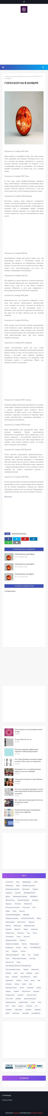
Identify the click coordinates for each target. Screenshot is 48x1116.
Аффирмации (26, 882)
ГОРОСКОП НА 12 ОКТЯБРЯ (24, 564)
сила (7, 1006)
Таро (23, 955)
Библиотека (9, 885)
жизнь (35, 977)
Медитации (17, 926)
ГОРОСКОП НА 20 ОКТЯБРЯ (24, 554)
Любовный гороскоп (12, 918)
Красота (22, 911)
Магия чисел (21, 922)
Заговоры (35, 900)
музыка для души (11, 988)
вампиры (29, 973)
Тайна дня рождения (12, 955)
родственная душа (30, 999)
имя (39, 980)
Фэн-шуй (32, 958)
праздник (36, 991)
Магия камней (10, 922)
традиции (37, 1009)
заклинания (9, 980)
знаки (26, 980)
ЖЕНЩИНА (33, 896)
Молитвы (8, 929)
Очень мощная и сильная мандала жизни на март (28, 730)
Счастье (23, 951)
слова (13, 1006)
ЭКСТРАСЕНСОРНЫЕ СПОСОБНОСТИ (18, 966)
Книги (14, 911)
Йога (34, 907)
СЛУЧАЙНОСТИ (35, 947)
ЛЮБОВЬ (26, 915)
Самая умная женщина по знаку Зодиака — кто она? (29, 780)
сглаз (39, 1002)
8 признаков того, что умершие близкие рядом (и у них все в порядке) (28, 770)
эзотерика (25, 1013)
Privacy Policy (7, 1100)
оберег (39, 988)
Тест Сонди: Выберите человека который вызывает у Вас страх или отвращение (28, 760)
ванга (37, 973)
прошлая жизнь (32, 995)
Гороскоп (18, 893)
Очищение (20, 933)
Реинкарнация (34, 944)
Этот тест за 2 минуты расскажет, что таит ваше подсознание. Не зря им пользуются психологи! (29, 791)
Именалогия (28, 904)
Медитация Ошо (29, 926)
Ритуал (18, 947)
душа (7, 977)
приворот (21, 995)
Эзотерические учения (13, 969)
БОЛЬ (36, 882)
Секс (7, 951)
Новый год (34, 929)
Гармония (9, 893)
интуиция (9, 984)
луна (30, 984)
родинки (18, 999)
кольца (17, 984)
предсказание (10, 995)
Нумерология (10, 933)
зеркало (18, 980)
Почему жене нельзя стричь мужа (26, 820)
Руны (25, 947)
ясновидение (36, 1013)
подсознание (26, 991)
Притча (24, 944)
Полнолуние (10, 937)
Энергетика (35, 969)
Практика (27, 937)
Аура (17, 882)
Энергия (8, 973)
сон (36, 1006)
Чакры (19, 962)
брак (22, 973)
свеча (33, 1002)
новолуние (30, 988)
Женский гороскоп (23, 900)
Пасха (35, 933)
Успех (7, 958)
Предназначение (11, 940)
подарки (16, 991)
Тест (29, 955)
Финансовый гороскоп (19, 958)
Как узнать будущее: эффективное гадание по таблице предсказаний (26, 750)
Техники (36, 955)
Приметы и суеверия (12, 944)
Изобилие (18, 904)
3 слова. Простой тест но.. (23, 739)
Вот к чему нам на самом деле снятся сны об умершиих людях (29, 801)
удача (7, 1013)
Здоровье (9, 904)
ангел (16, 973)
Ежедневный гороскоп (24, 76)
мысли (22, 988)
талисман (28, 1009)
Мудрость (18, 929)
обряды (8, 991)
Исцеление (26, 907)
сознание (29, 1006)
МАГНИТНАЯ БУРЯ (27, 918)
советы (20, 1006)
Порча (19, 937)
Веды (18, 885)
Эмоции (25, 969)
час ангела (15, 1013)
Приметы (23, 940)
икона (33, 980)
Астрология (9, 882)
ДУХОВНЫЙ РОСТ (30, 893)
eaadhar (17, 1113)
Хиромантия (10, 962)
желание (15, 977)
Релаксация (9, 947)
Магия (39, 918)
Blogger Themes (37, 1113)
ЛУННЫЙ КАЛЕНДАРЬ (13, 915)
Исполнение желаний (13, 907)
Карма (8, 911)
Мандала (31, 922)
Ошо (28, 933)
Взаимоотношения (29, 885)
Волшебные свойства (12, 889)
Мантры (8, 926)
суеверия (9, 1009)
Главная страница (10, 76)
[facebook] (24, 2)
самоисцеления (11, 1002)
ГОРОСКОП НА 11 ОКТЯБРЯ (24, 574)
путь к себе (9, 999)
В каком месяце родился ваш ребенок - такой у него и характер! (28, 811)
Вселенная (25, 889)
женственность (25, 977)
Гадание (35, 889)
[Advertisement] (24, 38)
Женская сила (10, 900)
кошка (24, 984)
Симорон (15, 951)
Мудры (26, 929)
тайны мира (18, 1009)
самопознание (23, 1002)
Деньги (8, 896)
